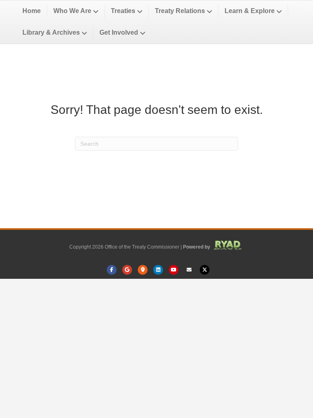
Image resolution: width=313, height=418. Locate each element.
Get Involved (118, 32)
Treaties (123, 10)
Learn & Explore (250, 10)
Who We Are (72, 10)
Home (31, 10)
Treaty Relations (180, 10)
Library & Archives (51, 32)
